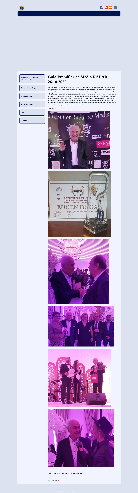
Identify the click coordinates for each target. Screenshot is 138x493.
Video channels (27, 104)
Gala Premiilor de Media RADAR (72, 473)
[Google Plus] (56, 480)
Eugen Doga (56, 473)
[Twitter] (52, 480)
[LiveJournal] (54, 480)
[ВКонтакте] (49, 480)
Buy (22, 112)
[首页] (21, 10)
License (24, 120)
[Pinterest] (58, 480)
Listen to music (27, 96)
